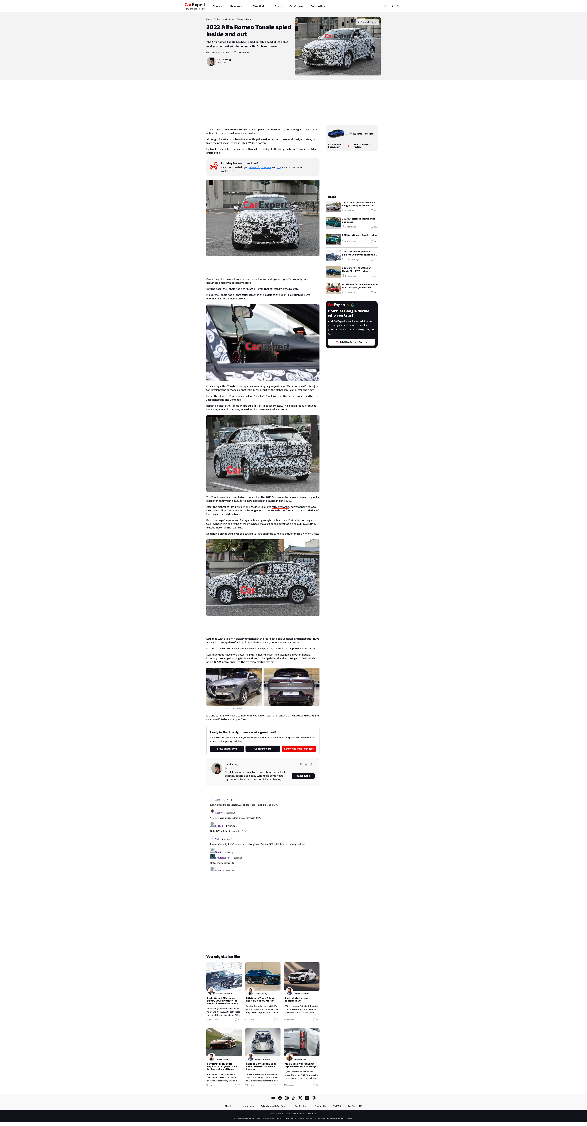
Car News (218, 19)
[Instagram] (287, 1098)
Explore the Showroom (334, 145)
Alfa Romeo (230, 19)
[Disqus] (263, 832)
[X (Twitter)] (300, 1098)
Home (209, 19)
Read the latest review (362, 145)
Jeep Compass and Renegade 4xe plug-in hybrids (246, 520)
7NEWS (337, 1106)
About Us (229, 1106)
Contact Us (320, 1106)
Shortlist (258, 6)
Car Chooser (297, 6)
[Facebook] (280, 1098)
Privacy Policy (276, 1113)
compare (266, 167)
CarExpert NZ (355, 1106)
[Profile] (398, 6)
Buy (277, 6)
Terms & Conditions (295, 1113)
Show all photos (368, 22)
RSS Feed (312, 1113)
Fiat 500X (281, 409)
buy (279, 167)
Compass (235, 399)
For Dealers (301, 1106)
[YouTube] (273, 1098)
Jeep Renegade (215, 399)
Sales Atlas (318, 6)
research (254, 167)
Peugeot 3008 (298, 658)
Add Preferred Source (353, 342)
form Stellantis (280, 506)
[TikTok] (293, 1098)
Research (236, 6)
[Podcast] (314, 1098)
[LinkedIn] (307, 1098)
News (216, 6)
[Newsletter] (386, 6)
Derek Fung (224, 59)
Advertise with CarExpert (274, 1106)
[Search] (392, 6)
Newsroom (248, 1106)
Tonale (240, 19)
